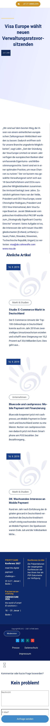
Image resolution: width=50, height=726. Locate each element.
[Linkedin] (22, 640)
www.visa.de (9, 248)
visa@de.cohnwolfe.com (22, 244)
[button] (48, 4)
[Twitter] (17, 640)
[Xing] (27, 640)
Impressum (25, 653)
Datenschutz (31, 647)
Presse (15, 647)
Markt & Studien (20, 302)
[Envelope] (32, 640)
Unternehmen (19, 397)
